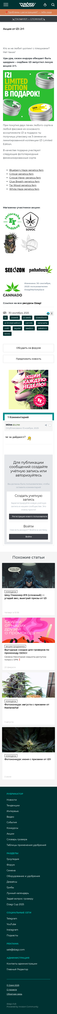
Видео (10, 816)
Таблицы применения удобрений (26, 845)
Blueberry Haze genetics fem (26, 170)
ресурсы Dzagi (31, 303)
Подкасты (12, 935)
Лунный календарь (18, 893)
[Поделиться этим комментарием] (46, 425)
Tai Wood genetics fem (22, 185)
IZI (4, 312)
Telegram (12, 918)
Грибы (10, 887)
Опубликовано (22, 428)
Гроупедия (13, 859)
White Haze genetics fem (24, 189)
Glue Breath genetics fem (24, 181)
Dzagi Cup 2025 (15, 904)
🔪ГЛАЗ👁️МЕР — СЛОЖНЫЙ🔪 (28, 19)
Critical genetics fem (21, 173)
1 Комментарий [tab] (18, 417)
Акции (10, 833)
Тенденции (13, 805)
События (12, 822)
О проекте (12, 989)
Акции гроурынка (15, 646)
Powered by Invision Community (22, 1006)
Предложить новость (28, 358)
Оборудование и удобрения (23, 876)
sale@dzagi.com (16, 949)
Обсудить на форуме (28, 348)
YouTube (11, 924)
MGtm (9, 424)
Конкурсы (11, 591)
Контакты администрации (22, 963)
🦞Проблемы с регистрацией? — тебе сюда (28, 12)
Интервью (13, 811)
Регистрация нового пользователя (29, 516)
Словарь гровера (17, 839)
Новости (12, 799)
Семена (11, 870)
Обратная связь (14, 994)
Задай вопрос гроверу (20, 898)
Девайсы (12, 881)
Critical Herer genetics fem (25, 177)
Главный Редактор (17, 969)
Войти (28, 536)
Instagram (12, 929)
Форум (11, 864)
